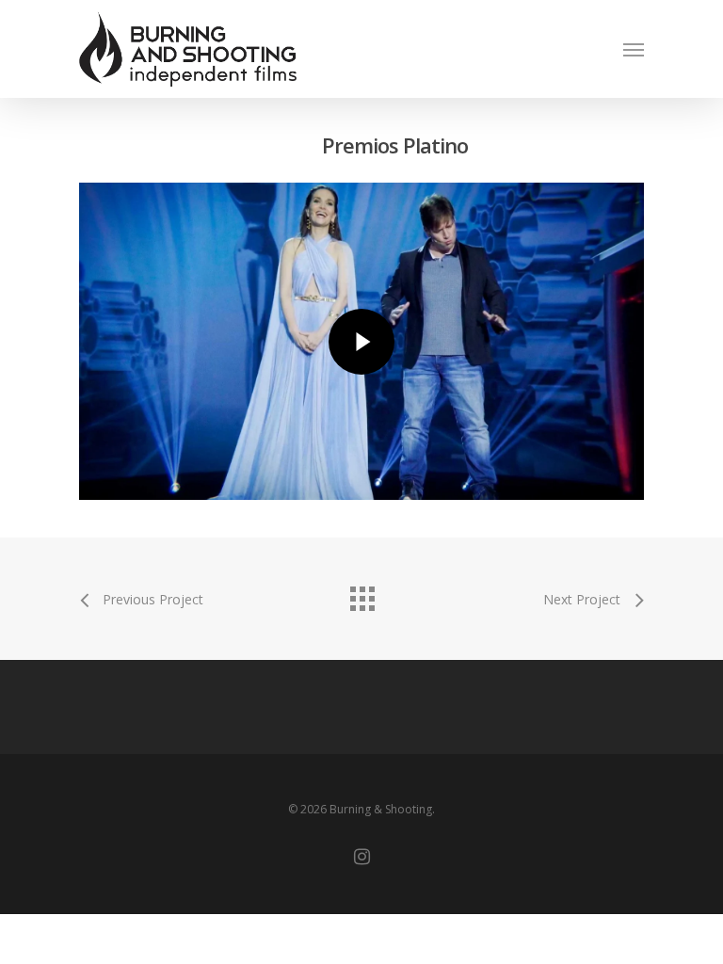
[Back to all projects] (361, 594)
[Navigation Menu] (633, 49)
